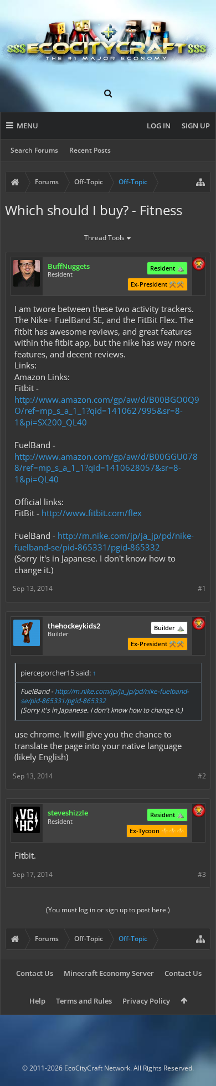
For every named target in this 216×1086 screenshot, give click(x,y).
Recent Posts (90, 150)
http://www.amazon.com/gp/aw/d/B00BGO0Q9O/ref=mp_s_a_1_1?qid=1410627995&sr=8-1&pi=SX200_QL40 (106, 411)
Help (37, 1001)
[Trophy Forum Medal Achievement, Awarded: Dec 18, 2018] (198, 624)
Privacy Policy (146, 1001)
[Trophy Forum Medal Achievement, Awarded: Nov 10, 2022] (198, 265)
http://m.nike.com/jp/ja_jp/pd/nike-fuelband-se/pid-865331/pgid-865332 (104, 541)
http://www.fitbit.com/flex (92, 512)
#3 (202, 874)
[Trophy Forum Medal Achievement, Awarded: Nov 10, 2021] (198, 811)
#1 (202, 588)
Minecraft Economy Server (109, 973)
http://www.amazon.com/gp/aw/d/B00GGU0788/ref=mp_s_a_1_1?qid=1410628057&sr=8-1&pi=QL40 (106, 468)
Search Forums (34, 150)
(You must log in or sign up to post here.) (108, 909)
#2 (202, 776)
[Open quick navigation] (200, 182)
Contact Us (34, 973)
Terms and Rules (84, 1001)
